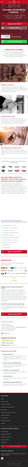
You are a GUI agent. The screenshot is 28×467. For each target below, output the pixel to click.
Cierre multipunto (4, 417)
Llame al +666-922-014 (15, 24)
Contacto (3, 423)
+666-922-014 (9, 325)
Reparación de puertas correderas (8, 412)
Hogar (2, 399)
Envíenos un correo (14, 28)
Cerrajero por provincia (6, 434)
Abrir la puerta (4, 409)
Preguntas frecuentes (5, 420)
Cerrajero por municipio (6, 437)
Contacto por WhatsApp (15, 41)
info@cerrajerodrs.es (21, 327)
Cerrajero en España (5, 415)
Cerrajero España (4, 431)
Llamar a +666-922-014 (15, 251)
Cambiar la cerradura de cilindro (7, 407)
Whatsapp (2, 458)
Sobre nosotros (4, 401)
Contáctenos (4, 442)
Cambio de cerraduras (5, 404)
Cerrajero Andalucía (5, 439)
